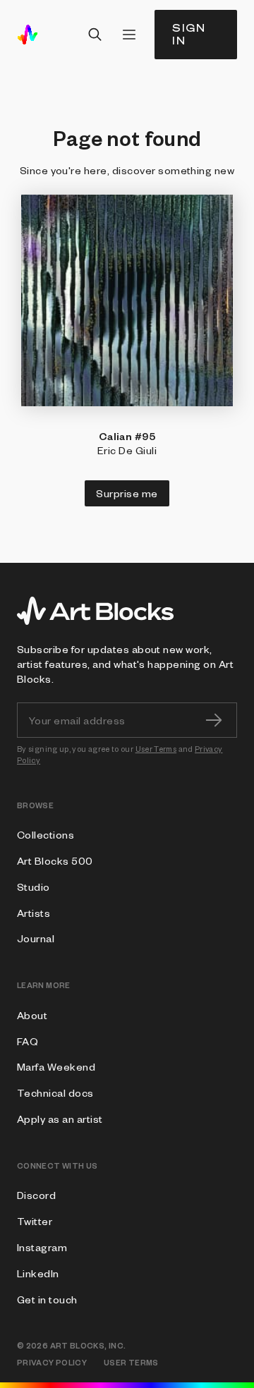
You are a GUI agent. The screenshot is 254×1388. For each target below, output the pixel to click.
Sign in (189, 34)
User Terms (156, 748)
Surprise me (126, 493)
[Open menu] (129, 34)
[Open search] (95, 34)
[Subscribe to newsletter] (213, 720)
